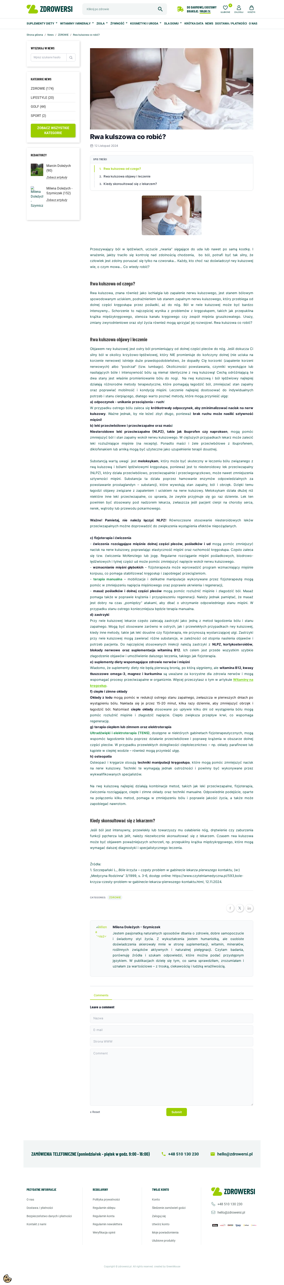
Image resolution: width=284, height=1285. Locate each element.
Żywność (117, 23)
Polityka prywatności (106, 1199)
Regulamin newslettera (107, 1224)
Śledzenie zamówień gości (168, 1207)
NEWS (209, 23)
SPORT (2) (38, 116)
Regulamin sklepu (104, 1207)
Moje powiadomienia (165, 1232)
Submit (177, 1112)
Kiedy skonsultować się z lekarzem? (130, 184)
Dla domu (171, 23)
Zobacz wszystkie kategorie (53, 130)
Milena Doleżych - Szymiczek (136, 927)
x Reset (95, 1112)
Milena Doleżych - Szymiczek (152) (59, 190)
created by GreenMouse (167, 1266)
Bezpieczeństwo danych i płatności (49, 1216)
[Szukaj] (160, 9)
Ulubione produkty (163, 1240)
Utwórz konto (160, 1224)
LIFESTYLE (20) (42, 98)
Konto (156, 1199)
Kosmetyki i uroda (144, 23)
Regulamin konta (104, 1216)
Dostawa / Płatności (231, 23)
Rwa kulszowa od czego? (122, 169)
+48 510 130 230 (229, 1204)
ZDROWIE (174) (42, 88)
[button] (238, 8)
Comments (101, 995)
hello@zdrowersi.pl (231, 1212)
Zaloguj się (159, 1216)
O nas (253, 23)
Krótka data (193, 23)
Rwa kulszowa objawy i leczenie (127, 176)
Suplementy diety (41, 23)
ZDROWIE (115, 897)
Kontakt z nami (36, 1224)
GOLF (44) (38, 107)
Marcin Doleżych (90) (58, 168)
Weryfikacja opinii (104, 1232)
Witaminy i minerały (75, 23)
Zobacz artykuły (56, 177)
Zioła (100, 23)
